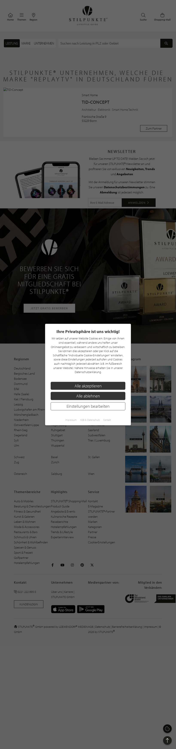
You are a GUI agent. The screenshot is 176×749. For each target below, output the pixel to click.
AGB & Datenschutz (90, 419)
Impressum (71, 419)
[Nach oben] (167, 740)
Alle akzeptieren (88, 385)
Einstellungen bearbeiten (88, 406)
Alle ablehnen (88, 396)
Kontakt (107, 419)
